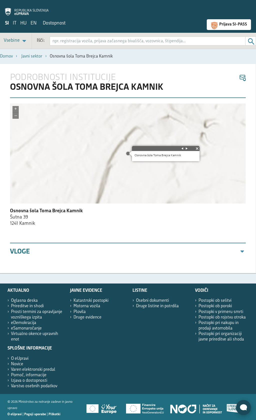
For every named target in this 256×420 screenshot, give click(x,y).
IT (14, 23)
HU (23, 23)
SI (7, 23)
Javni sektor (31, 56)
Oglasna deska (24, 300)
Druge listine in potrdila (157, 306)
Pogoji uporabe (35, 414)
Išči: (41, 40)
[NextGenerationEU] (145, 407)
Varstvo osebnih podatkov (34, 386)
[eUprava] (26, 9)
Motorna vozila (87, 306)
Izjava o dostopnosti (29, 380)
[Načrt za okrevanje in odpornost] (196, 407)
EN (33, 23)
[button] (242, 78)
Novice (17, 364)
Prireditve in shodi (27, 306)
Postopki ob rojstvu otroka (222, 317)
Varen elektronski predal (33, 370)
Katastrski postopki (91, 300)
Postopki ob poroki (215, 306)
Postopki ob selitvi (215, 300)
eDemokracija (23, 323)
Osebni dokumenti (152, 300)
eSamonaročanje (26, 328)
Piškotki (54, 414)
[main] (128, 168)
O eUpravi (19, 358)
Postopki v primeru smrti (220, 312)
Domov (6, 56)
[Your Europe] (103, 407)
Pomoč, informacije (28, 375)
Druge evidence (88, 317)
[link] (16, 41)
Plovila (80, 312)
